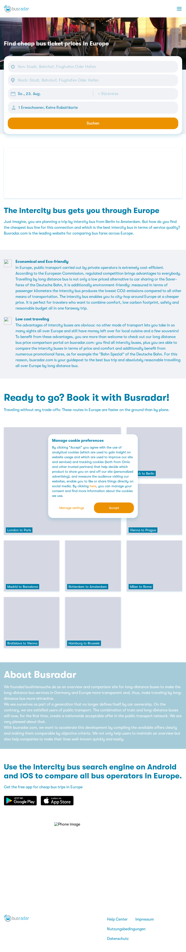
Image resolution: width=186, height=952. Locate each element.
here (93, 486)
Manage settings (71, 508)
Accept (114, 508)
